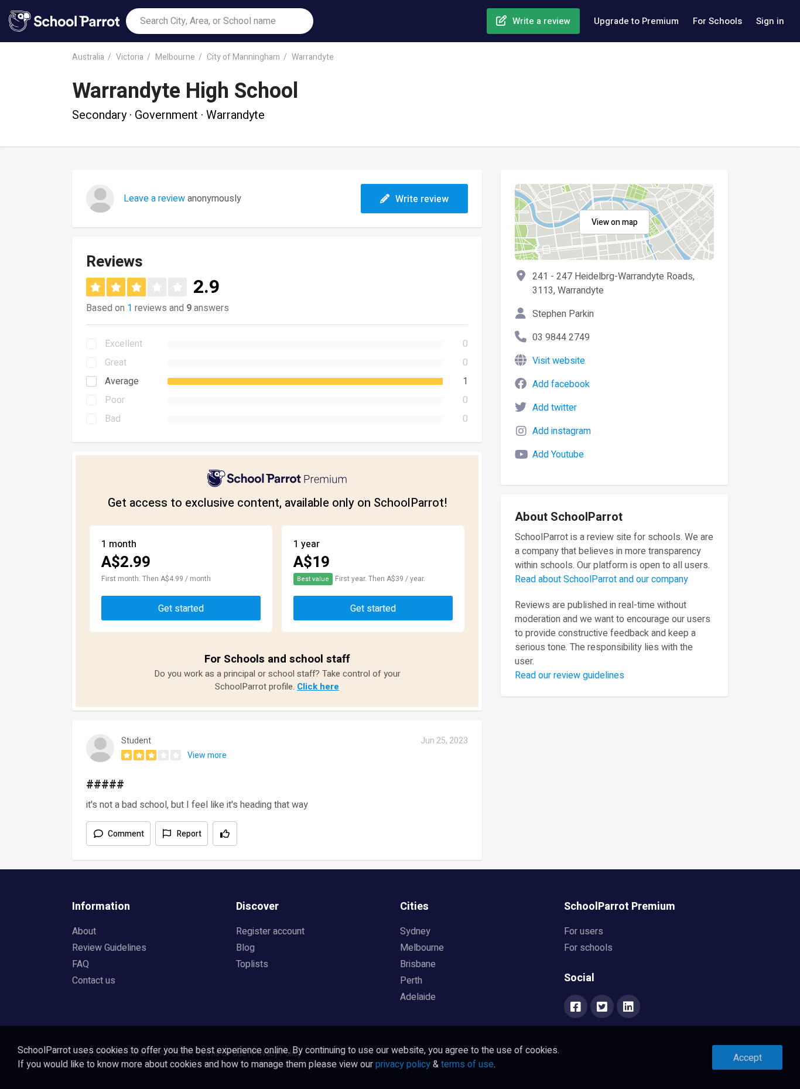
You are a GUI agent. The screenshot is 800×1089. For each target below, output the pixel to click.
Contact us (93, 981)
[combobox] (219, 21)
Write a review (541, 21)
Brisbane (418, 964)
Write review (422, 199)
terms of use (467, 1064)
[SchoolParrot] (67, 21)
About (84, 931)
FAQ (80, 964)
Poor (115, 400)
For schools (588, 948)
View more (207, 755)
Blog (245, 948)
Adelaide (418, 997)
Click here (318, 686)
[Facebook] (575, 1007)
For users (583, 931)
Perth (411, 981)
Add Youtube (558, 455)
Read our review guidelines (569, 675)
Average (122, 381)
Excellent (123, 344)
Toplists (252, 964)
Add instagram (561, 431)
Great (116, 363)
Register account (270, 931)
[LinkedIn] (628, 1007)
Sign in (770, 21)
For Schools (717, 21)
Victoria (129, 57)
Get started (181, 609)
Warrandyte (313, 57)
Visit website (558, 361)
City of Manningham (243, 57)
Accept (747, 1058)
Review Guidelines (109, 948)
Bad (113, 419)
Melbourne (175, 57)
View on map (615, 222)
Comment (126, 834)
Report (189, 834)
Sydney (415, 931)
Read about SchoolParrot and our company (601, 579)
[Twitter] (602, 1007)
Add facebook (561, 384)
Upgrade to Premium (636, 21)
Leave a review (154, 199)
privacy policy (402, 1064)
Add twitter (554, 408)
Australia (88, 57)
